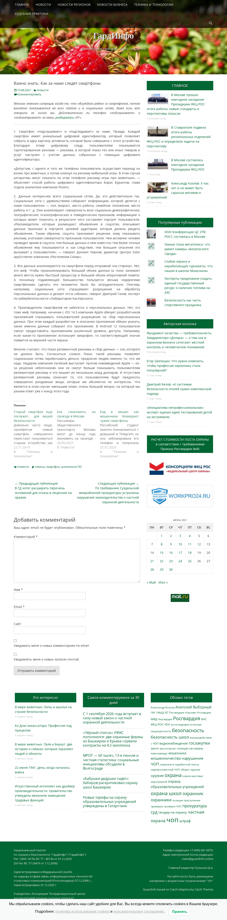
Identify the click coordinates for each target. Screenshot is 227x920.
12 (199, 544)
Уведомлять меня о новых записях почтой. (47, 659)
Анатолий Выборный (193, 707)
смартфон (53, 467)
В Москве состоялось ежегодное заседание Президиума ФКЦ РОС (188, 164)
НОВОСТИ (43, 4)
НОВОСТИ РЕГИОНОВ (74, 4)
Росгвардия (186, 718)
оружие (157, 775)
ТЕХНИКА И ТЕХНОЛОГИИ (153, 4)
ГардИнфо (113, 35)
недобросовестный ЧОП (165, 769)
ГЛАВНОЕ (22, 4)
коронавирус (159, 753)
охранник (192, 793)
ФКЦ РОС (157, 724)
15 (161, 552)
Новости (43, 90)
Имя (18, 590)
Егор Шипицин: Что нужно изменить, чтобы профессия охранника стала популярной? (175, 365)
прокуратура (194, 805)
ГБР (153, 712)
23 (171, 561)
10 (180, 544)
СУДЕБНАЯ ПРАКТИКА (31, 14)
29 (161, 569)
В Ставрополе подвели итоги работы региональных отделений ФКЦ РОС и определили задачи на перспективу (179, 136)
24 (180, 561)
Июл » (163, 582)
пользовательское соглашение (138, 911)
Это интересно (45, 697)
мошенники (177, 753)
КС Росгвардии (174, 712)
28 (152, 569)
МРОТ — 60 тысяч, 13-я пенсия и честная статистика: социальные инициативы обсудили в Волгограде (111, 762)
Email (19, 607)
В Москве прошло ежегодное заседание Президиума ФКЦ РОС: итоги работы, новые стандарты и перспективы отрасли (176, 104)
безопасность (188, 730)
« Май (151, 582)
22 (161, 561)
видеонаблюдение (173, 743)
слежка (40, 467)
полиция (177, 800)
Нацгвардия (165, 719)
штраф (185, 820)
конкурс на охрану (190, 748)
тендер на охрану (172, 812)
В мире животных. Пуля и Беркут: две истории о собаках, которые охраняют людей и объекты (44, 749)
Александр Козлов (162, 707)
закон (155, 748)
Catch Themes (204, 889)
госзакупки (199, 743)
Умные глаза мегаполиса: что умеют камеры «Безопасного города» (187, 249)
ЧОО (167, 724)
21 (152, 561)
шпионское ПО (71, 467)
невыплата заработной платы (179, 764)
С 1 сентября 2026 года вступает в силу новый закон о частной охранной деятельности (112, 718)
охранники (161, 799)
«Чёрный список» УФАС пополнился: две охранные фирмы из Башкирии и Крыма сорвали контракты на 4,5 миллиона (113, 739)
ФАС (204, 719)
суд (154, 812)
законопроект (168, 748)
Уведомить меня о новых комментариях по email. (52, 645)
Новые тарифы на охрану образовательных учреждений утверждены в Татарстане (109, 801)
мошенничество (166, 758)
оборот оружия (190, 769)
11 (190, 544)
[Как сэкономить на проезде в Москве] (78, 430)
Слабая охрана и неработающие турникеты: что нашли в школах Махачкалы (188, 266)
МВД (154, 719)
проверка (157, 806)
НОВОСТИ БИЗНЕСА (112, 4)
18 (190, 552)
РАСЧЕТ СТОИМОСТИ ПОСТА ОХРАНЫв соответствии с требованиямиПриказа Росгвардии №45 (180, 444)
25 (190, 561)
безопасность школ (170, 737)
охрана (173, 775)
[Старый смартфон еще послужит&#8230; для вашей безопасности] (35, 434)
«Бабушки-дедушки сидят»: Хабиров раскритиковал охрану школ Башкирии (110, 782)
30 (171, 569)
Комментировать (29, 94)
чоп (172, 819)
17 (180, 552)
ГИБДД (160, 712)
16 (171, 552)
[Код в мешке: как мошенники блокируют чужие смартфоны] (121, 434)
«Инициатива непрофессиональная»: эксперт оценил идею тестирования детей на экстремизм (179, 412)
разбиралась (64, 117)
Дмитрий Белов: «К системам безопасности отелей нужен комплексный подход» (179, 389)
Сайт (17, 624)
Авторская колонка (180, 323)
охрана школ (166, 793)
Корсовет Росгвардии (198, 712)
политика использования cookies (82, 911)
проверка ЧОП (173, 806)
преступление (192, 800)
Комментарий (26, 537)
